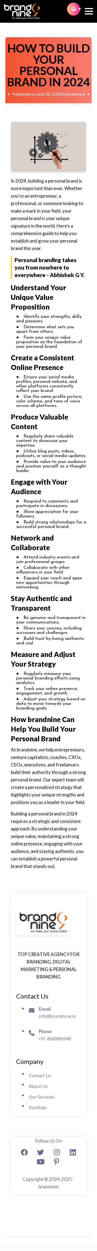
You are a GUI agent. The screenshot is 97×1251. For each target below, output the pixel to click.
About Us (38, 1086)
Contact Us (40, 1076)
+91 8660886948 (55, 1039)
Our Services (41, 1097)
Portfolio (38, 1108)
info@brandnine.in (57, 1016)
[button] (89, 13)
